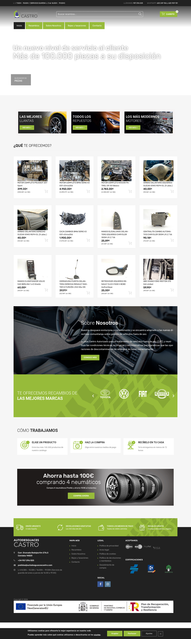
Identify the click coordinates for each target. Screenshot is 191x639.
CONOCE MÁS (90, 357)
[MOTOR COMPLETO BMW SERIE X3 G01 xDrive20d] (74, 170)
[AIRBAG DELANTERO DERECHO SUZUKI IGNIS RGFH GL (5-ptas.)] (32, 219)
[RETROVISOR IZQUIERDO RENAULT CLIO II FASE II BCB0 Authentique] (116, 269)
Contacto (97, 25)
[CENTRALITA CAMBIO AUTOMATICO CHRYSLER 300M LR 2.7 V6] (158, 219)
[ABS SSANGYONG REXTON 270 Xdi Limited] (158, 269)
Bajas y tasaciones (77, 25)
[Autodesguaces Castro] (25, 14)
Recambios (34, 25)
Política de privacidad (108, 546)
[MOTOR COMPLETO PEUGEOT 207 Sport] (32, 170)
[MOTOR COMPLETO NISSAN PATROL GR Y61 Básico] (116, 170)
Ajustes (149, 633)
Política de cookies (107, 554)
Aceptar (114, 633)
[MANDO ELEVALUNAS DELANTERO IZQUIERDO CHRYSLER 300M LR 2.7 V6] (116, 219)
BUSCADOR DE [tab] (21, 79)
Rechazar (132, 633)
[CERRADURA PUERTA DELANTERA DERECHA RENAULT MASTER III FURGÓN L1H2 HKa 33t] (74, 269)
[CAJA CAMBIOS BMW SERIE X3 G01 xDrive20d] (74, 219)
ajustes (97, 634)
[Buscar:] (99, 14)
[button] (93, 395)
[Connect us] (100, 584)
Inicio (19, 25)
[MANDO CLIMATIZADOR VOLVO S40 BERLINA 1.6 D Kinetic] (32, 269)
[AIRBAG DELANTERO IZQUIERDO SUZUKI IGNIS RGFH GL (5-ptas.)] (158, 170)
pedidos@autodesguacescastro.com (35, 565)
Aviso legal (104, 550)
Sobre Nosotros (53, 25)
